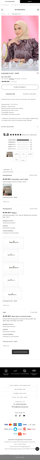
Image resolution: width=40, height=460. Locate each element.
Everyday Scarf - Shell (10, 197)
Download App (20, 393)
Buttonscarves (10, 1)
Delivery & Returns (29, 94)
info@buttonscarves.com (21, 406)
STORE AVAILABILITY (20, 87)
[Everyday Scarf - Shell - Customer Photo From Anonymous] (10, 154)
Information (20, 389)
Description (10, 94)
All (8, 14)
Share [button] (7, 201)
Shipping (11, 78)
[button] (2, 9)
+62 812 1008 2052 (21, 404)
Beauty (30, 1)
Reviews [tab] (6, 169)
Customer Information (20, 385)
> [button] (20, 352)
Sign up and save (20, 397)
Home (3, 14)
